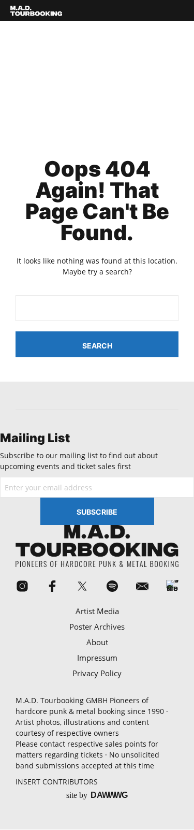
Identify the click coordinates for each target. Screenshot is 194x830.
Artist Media (97, 611)
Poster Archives (97, 626)
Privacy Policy (97, 673)
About (97, 642)
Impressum (97, 657)
